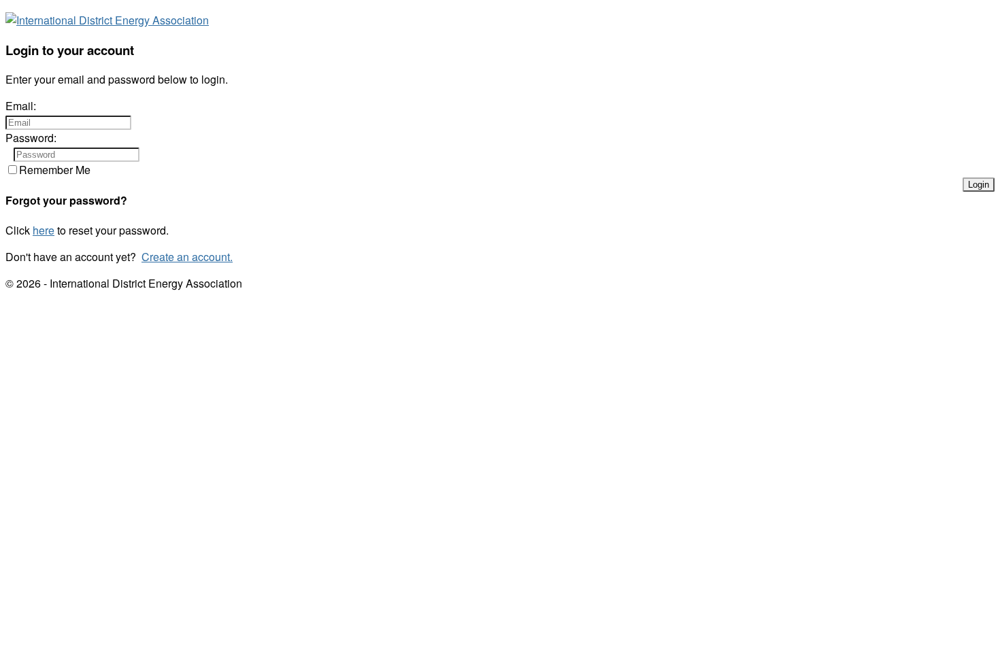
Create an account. (187, 256)
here (43, 230)
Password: (30, 138)
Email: (20, 106)
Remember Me (54, 169)
